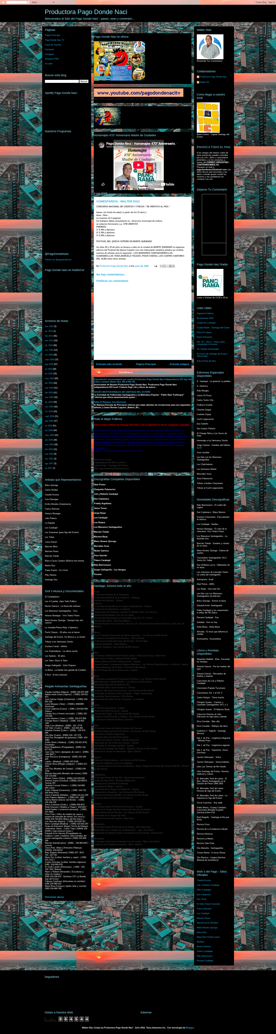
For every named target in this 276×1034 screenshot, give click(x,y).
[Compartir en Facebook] (170, 266)
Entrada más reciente (109, 364)
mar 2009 (49, 388)
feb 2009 (49, 392)
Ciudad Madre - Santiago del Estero (213, 327)
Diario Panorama (204, 337)
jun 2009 (49, 373)
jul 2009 (48, 369)
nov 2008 (49, 406)
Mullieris (200, 942)
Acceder (49, 63)
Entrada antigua (179, 364)
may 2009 (49, 378)
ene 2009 (49, 397)
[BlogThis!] (164, 266)
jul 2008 (48, 425)
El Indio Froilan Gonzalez (208, 904)
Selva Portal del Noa (206, 361)
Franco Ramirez (204, 909)
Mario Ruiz (202, 932)
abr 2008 (49, 440)
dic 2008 (49, 402)
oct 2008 (49, 411)
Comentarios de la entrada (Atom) (149, 372)
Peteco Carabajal (205, 951)
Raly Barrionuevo (205, 956)
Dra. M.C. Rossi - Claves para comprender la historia (211, 343)
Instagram (49, 54)
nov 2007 (49, 459)
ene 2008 (49, 454)
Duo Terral (201, 899)
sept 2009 (49, 359)
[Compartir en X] (167, 266)
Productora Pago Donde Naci (86, 11)
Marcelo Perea (203, 918)
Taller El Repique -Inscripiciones (110, 402)
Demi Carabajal (204, 890)
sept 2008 (49, 416)
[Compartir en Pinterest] (173, 266)
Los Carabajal (203, 913)
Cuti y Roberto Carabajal (208, 885)
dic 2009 (49, 345)
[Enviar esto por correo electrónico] (161, 266)
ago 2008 (49, 421)
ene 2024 (49, 326)
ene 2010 (49, 340)
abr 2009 (49, 383)
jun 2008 (49, 430)
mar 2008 (49, 444)
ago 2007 (49, 463)
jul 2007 (48, 468)
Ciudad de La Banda (206, 323)
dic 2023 (49, 331)
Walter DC (204, 82)
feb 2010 (49, 336)
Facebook (49, 49)
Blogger (190, 1027)
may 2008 (49, 435)
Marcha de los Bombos (207, 923)
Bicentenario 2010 (205, 318)
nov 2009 (49, 350)
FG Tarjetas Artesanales (208, 349)
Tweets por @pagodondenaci (58, 259)
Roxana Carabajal (205, 960)
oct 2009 (49, 355)
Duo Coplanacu (204, 894)
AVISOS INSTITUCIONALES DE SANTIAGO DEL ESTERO (122, 392)
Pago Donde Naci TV (54, 40)
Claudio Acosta (204, 880)
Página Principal (146, 364)
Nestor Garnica (204, 946)
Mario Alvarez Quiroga (207, 927)
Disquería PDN (52, 59)
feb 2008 (49, 449)
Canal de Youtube (53, 45)
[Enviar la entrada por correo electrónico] (155, 266)
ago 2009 (49, 364)
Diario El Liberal (204, 332)
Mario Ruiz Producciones (208, 937)
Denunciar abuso (54, 897)
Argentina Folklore (205, 313)
